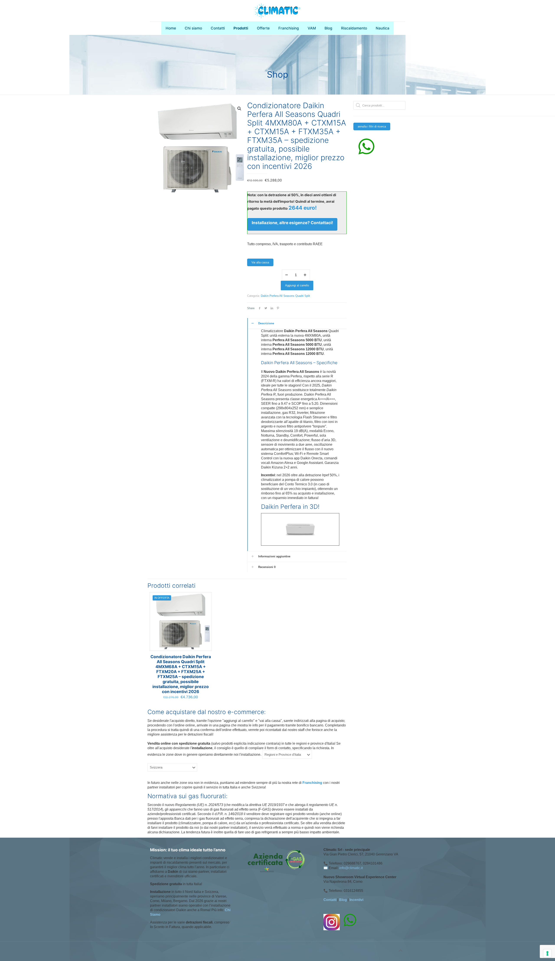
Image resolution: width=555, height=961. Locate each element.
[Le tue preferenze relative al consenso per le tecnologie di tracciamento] (547, 953)
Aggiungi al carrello (297, 285)
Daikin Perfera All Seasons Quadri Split (285, 295)
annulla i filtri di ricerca (372, 126)
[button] (239, 108)
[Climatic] (277, 10)
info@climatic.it (351, 868)
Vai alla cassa (260, 262)
